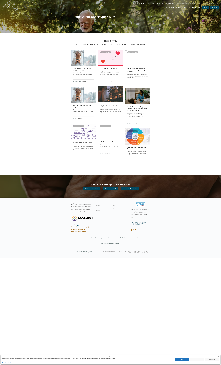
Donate (120, 251)
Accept (182, 359)
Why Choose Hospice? (106, 142)
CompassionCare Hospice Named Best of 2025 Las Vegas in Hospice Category (137, 70)
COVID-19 (104, 44)
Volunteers (187, 7)
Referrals (194, 7)
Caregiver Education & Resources (90, 44)
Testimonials (98, 210)
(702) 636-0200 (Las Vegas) (138, 3)
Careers (205, 7)
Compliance (145, 251)
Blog (199, 7)
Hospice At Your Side (121, 44)
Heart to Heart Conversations (108, 68)
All (77, 44)
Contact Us (214, 7)
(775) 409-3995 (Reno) (152, 3)
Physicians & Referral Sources (137, 44)
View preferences (212, 359)
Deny (197, 359)
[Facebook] (131, 230)
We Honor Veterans (196, 3)
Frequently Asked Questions (183, 3)
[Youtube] (136, 230)
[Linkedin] (133, 230)
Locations (174, 7)
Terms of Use (137, 251)
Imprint (14, 362)
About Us (180, 7)
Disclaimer (136, 252)
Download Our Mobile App (209, 3)
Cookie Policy (4, 362)
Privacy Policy (10, 362)
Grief (111, 44)
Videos (113, 205)
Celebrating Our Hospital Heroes (82, 142)
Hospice (168, 7)
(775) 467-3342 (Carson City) (166, 3)
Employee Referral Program (109, 251)
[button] (218, 356)
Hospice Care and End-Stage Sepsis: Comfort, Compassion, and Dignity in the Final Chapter (137, 108)
